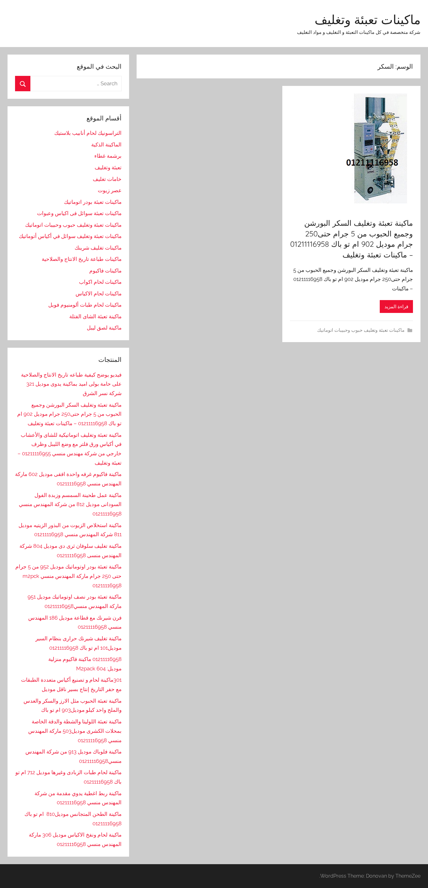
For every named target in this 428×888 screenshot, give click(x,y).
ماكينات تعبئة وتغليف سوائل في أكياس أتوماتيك (70, 236)
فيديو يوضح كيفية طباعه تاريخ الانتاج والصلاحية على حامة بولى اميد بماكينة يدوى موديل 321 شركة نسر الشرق (71, 384)
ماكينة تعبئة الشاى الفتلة (95, 316)
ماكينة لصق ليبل (104, 328)
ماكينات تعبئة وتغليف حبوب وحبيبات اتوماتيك (361, 330)
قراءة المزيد (396, 306)
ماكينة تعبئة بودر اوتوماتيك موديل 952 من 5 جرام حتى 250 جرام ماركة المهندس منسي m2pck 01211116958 (68, 576)
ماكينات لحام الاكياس (99, 293)
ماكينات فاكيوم (105, 270)
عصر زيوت (110, 190)
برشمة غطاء (108, 156)
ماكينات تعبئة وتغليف (367, 19)
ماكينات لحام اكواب (100, 282)
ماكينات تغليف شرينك (98, 248)
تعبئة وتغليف (108, 167)
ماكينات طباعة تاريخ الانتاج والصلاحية (82, 259)
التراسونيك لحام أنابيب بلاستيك (88, 133)
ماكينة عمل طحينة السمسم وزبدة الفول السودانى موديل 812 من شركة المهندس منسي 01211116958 (70, 504)
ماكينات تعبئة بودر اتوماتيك (93, 202)
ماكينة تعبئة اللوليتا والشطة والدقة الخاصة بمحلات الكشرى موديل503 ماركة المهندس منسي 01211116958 (75, 730)
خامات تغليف (107, 179)
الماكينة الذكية (106, 144)
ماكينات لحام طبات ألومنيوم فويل (85, 305)
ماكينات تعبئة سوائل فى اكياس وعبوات (79, 213)
